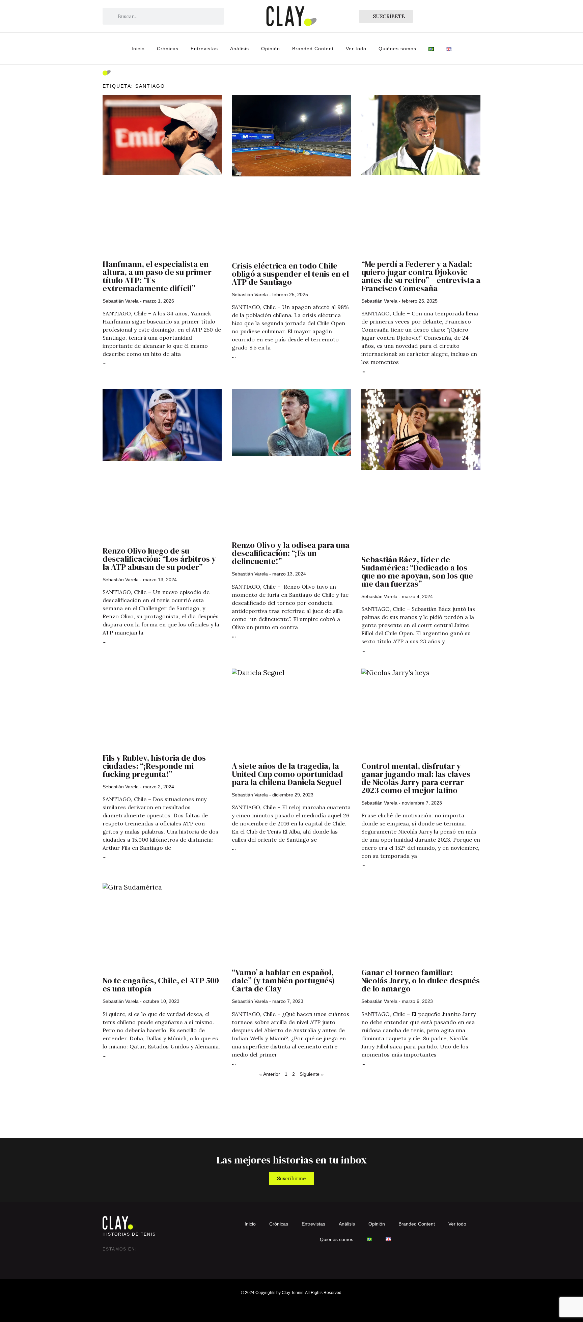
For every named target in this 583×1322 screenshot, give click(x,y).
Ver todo (356, 48)
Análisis (239, 48)
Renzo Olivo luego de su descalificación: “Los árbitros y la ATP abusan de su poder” (159, 558)
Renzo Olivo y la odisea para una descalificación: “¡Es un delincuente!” (291, 553)
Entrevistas (204, 48)
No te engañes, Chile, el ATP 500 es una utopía (161, 984)
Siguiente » (312, 1074)
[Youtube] (148, 1259)
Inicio (138, 48)
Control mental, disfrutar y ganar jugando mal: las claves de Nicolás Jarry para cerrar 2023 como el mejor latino (415, 778)
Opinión (270, 48)
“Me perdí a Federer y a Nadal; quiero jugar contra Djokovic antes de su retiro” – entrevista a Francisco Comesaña (420, 276)
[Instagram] (108, 1259)
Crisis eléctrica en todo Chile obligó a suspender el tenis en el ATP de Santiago (290, 273)
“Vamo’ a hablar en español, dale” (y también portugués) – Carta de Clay (286, 980)
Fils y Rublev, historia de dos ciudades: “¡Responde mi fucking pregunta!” (154, 766)
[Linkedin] (135, 1259)
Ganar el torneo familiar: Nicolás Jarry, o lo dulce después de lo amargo (420, 980)
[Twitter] (121, 1259)
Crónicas (167, 48)
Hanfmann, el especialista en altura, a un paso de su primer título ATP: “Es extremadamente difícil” (157, 276)
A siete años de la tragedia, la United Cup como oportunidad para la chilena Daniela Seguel (287, 774)
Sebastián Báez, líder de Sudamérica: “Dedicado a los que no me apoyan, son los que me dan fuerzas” (417, 571)
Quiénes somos (397, 48)
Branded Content (313, 48)
